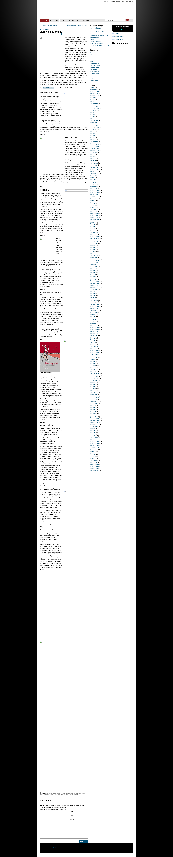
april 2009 (93, 457)
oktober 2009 (94, 445)
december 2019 (94, 213)
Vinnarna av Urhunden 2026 (98, 30)
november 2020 (94, 192)
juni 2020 (93, 202)
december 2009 (94, 441)
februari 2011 (94, 415)
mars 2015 (93, 322)
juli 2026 (92, 88)
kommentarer (65, 34)
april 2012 (93, 388)
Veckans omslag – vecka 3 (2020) (77, 25)
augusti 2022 (94, 152)
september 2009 (94, 447)
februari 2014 (94, 346)
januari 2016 (93, 303)
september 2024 (94, 109)
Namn (71, 811)
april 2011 (93, 411)
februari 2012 (94, 392)
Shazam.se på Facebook (127, 1)
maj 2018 (93, 249)
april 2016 (93, 297)
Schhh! (71, 794)
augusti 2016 (94, 289)
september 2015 (94, 310)
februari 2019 (94, 232)
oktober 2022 (94, 148)
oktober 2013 (94, 354)
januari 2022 (93, 166)
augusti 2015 (94, 312)
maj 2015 (93, 318)
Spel (91, 77)
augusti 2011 (93, 403)
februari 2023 (94, 141)
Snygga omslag (94, 75)
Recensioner (44, 29)
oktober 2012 (94, 377)
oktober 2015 (94, 308)
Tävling (92, 79)
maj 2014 (93, 341)
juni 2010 (93, 430)
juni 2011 (92, 407)
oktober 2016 (94, 285)
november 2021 (94, 169)
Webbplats (73, 819)
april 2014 (93, 342)
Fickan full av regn (72, 793)
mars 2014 (93, 344)
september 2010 (94, 424)
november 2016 (94, 283)
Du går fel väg (64, 793)
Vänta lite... (76, 794)
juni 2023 (93, 133)
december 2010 (94, 419)
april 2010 (93, 434)
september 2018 (94, 242)
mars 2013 (93, 367)
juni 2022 (93, 156)
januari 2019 (93, 234)
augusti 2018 (94, 244)
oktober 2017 (94, 263)
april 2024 (93, 116)
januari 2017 (93, 280)
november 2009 (94, 443)
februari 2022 (94, 164)
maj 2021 (93, 181)
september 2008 (94, 470)
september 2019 (94, 219)
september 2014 (94, 333)
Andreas (57, 34)
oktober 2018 (94, 240)
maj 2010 (93, 432)
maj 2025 (93, 97)
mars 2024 (93, 118)
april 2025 (93, 99)
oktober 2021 (94, 171)
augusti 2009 (94, 449)
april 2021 (93, 183)
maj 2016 (93, 295)
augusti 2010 (94, 426)
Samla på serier (94, 71)
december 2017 (94, 259)
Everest (92, 34)
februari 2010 (94, 438)
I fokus (92, 58)
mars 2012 (93, 390)
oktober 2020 (94, 194)
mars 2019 (93, 230)
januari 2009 (93, 462)
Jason (51, 794)
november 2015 (94, 306)
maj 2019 (93, 226)
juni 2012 (93, 384)
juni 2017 (93, 270)
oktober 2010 (94, 422)
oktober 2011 (94, 400)
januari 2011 (93, 417)
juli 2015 (92, 314)
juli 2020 (92, 200)
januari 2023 (93, 143)
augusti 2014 (94, 335)
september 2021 (94, 173)
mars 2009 (93, 458)
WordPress (55, 847)
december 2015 (94, 304)
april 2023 (93, 137)
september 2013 (94, 356)
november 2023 (94, 124)
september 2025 (94, 95)
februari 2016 (94, 301)
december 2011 (94, 396)
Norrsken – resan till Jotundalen (50, 25)
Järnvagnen (46, 794)
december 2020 (94, 190)
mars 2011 (93, 413)
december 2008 (94, 464)
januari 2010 (93, 439)
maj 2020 (93, 204)
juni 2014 (93, 339)
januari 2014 (93, 348)
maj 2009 (93, 455)
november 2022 (94, 147)
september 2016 (94, 287)
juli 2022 (92, 154)
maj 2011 (92, 409)
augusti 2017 (94, 266)
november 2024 (94, 105)
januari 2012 (93, 394)
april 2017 (93, 274)
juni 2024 (93, 112)
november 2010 (94, 420)
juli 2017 (92, 268)
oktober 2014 (94, 331)
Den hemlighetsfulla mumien (53, 793)
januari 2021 (93, 188)
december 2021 (94, 167)
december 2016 (94, 282)
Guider (92, 56)
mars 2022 (93, 162)
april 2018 (93, 251)
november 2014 (94, 329)
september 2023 (94, 128)
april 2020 (93, 206)
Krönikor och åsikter (95, 63)
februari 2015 (94, 323)
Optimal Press (57, 794)
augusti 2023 (94, 129)
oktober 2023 (94, 126)
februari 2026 (94, 89)
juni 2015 (93, 316)
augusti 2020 (94, 198)
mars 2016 (93, 299)
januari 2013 (93, 371)
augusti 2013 (94, 358)
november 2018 (94, 238)
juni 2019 (93, 225)
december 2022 (94, 145)
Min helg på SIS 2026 (96, 28)
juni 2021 (93, 179)
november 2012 (94, 375)
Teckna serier (94, 80)
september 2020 (94, 196)
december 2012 (94, 373)
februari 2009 (94, 460)
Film (91, 54)
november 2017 (94, 261)
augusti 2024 (94, 110)
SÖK (127, 20)
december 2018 (94, 236)
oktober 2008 (94, 468)
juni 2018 (93, 247)
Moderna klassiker (95, 65)
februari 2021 (94, 186)
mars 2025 (93, 101)
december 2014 (94, 327)
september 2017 (94, 264)
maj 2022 (93, 158)
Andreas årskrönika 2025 (97, 43)
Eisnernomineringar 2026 (97, 32)
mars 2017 (93, 276)
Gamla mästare (94, 37)
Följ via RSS (106, 1)
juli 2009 (92, 451)
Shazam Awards (94, 73)
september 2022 (94, 150)
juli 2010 (92, 428)
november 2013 (94, 352)
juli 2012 (92, 382)
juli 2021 (92, 177)
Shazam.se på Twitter (115, 1)
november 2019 (94, 215)
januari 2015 (93, 325)
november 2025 (94, 91)
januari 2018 (93, 257)
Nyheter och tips (94, 67)
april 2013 (93, 365)
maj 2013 (93, 363)
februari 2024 (94, 120)
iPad (91, 61)
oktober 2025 (94, 93)
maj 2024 (93, 114)
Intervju (92, 60)
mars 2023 (93, 139)
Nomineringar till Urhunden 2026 (99, 35)
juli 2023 (92, 131)
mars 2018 (93, 253)
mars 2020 (93, 207)
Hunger (92, 39)
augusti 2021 (94, 175)
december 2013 (94, 350)
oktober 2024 (94, 107)
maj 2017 (93, 272)
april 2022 (93, 160)
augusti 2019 (94, 221)
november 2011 (94, 398)
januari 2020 (93, 211)
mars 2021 (93, 185)
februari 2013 (94, 369)
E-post (77, 815)
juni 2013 (93, 361)
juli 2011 (92, 405)
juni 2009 (93, 453)
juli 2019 (92, 223)
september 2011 (94, 401)
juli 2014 (92, 337)
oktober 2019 (94, 217)
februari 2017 (94, 278)
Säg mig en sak (65, 794)
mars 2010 (93, 436)
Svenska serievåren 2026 (97, 41)
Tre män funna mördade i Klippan (99, 45)
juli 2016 (92, 291)
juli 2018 (92, 245)
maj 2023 (93, 135)
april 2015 (93, 320)
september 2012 (94, 379)
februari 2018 (94, 255)
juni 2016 (93, 293)
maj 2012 (93, 386)
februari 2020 (94, 209)
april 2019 (93, 228)
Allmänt (92, 52)
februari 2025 (94, 103)
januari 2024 (93, 122)
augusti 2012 (94, 381)
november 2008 (94, 466)
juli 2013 (92, 360)
